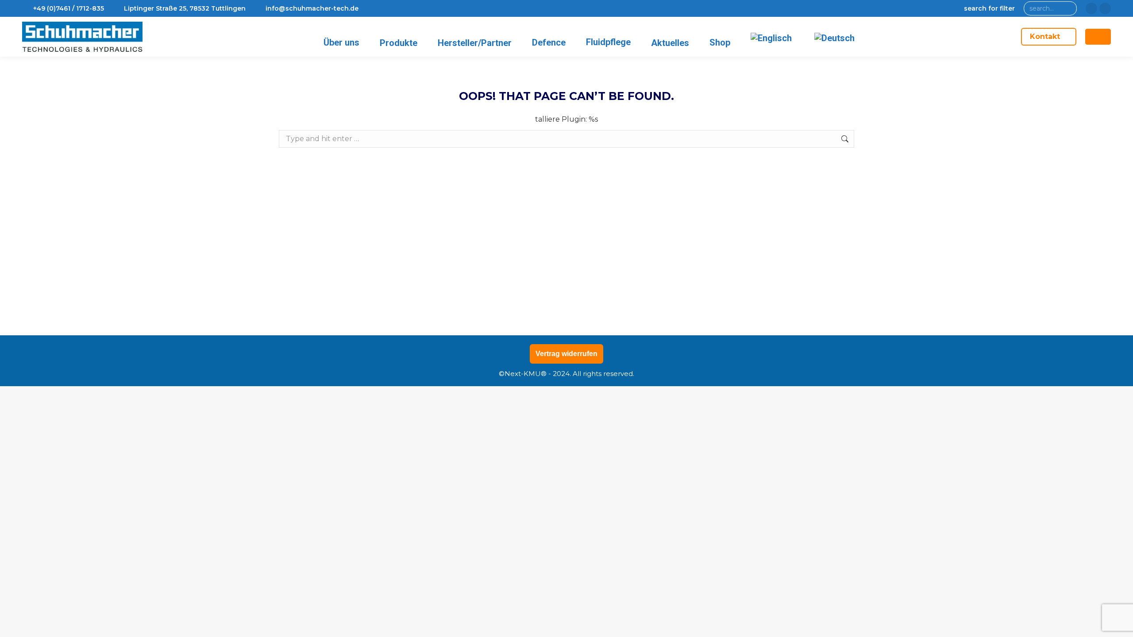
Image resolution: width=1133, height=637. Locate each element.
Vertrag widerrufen (566, 353)
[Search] (1068, 8)
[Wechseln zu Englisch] (773, 38)
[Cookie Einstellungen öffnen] (19, 626)
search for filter (989, 8)
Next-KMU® (526, 373)
